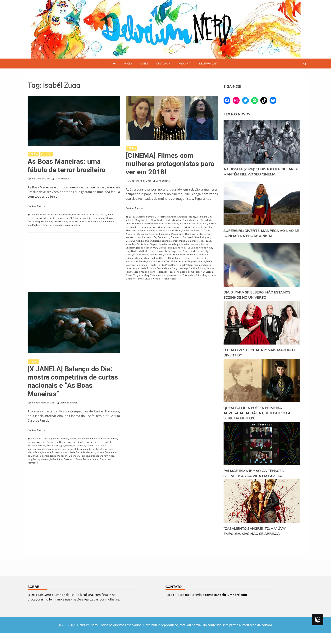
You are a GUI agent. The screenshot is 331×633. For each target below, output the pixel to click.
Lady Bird (131, 251)
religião (32, 459)
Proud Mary (171, 264)
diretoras (139, 233)
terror (48, 224)
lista (135, 254)
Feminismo (163, 237)
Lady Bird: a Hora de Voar (150, 251)
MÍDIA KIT (185, 63)
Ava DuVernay (187, 223)
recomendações (202, 264)
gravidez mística (47, 218)
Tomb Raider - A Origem (201, 271)
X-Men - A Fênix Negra (165, 278)
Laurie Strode (196, 251)
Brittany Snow (164, 227)
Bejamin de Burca (56, 442)
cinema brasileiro (81, 214)
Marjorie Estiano (43, 221)
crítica (95, 214)
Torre (86, 459)
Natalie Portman (156, 261)
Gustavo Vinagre (55, 445)
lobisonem (99, 218)
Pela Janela (141, 264)
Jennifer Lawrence (190, 244)
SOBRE (144, 63)
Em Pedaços (151, 233)
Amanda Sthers (191, 220)
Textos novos (237, 114)
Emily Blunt (185, 233)
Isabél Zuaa (72, 218)
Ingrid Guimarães (188, 240)
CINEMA (33, 154)
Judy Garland (165, 247)
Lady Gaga (170, 251)
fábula (103, 214)
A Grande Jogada (186, 216)
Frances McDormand (181, 237)
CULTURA (162, 63)
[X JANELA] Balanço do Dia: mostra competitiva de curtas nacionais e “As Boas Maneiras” (73, 381)
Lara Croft (183, 251)
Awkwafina (201, 223)
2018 (131, 216)
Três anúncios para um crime (165, 275)
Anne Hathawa (150, 223)
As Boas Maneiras (40, 214)
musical (83, 221)
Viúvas (148, 278)
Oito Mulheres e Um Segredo (181, 261)
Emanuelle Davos (168, 233)
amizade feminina (87, 438)
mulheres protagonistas (195, 258)
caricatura (56, 214)
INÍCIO (128, 63)
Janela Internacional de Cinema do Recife (76, 449)
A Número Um (204, 216)
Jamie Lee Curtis (134, 244)
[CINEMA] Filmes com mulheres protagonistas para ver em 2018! (170, 164)
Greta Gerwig (133, 240)
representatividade (136, 268)
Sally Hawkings (180, 268)
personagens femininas (101, 455)
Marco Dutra (34, 452)
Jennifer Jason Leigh (169, 244)
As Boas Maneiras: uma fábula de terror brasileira (66, 165)
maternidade (60, 221)
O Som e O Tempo (78, 455)
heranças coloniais (75, 445)
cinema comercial (155, 230)
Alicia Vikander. (174, 220)
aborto (72, 438)
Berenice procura (146, 227)
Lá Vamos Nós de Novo (200, 247)
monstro (73, 221)
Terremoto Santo (73, 459)
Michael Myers (142, 258)
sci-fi (41, 224)
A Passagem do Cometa (55, 438)
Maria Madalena (188, 254)
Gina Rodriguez (202, 237)
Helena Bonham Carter (165, 240)
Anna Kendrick (133, 223)
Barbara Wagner (36, 442)
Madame (143, 254)
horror (60, 218)
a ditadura (36, 438)
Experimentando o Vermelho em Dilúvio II (89, 442)
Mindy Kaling (175, 258)
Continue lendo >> (36, 206)
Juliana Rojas (85, 218)
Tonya (129, 275)
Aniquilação (207, 220)
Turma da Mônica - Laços (196, 275)
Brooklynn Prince (182, 227)
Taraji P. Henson (158, 271)
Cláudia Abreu (173, 230)
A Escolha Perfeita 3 (145, 216)
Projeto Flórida (156, 264)
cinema (67, 214)
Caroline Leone (200, 227)
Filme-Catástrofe (36, 445)
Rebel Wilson (186, 264)
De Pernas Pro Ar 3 (192, 230)
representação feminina (101, 221)
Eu (155, 237)
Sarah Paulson (141, 271)
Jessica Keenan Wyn (146, 247)
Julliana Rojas (106, 449)
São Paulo (33, 224)
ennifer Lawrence (201, 233)
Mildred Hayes (159, 258)
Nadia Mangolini (59, 455)
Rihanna (151, 268)
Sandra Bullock (197, 268)
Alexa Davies (157, 220)
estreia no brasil (134, 237)
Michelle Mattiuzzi (85, 452)
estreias (148, 237)
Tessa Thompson (178, 271)
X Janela (94, 459)
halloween (146, 240)
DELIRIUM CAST (208, 63)
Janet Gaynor (151, 244)
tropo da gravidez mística (66, 224)
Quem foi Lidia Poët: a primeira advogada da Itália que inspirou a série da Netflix (257, 413)
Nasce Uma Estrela (136, 261)
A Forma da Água (167, 216)
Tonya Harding (141, 275)
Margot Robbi (171, 254)
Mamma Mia (156, 254)
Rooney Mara (164, 268)
